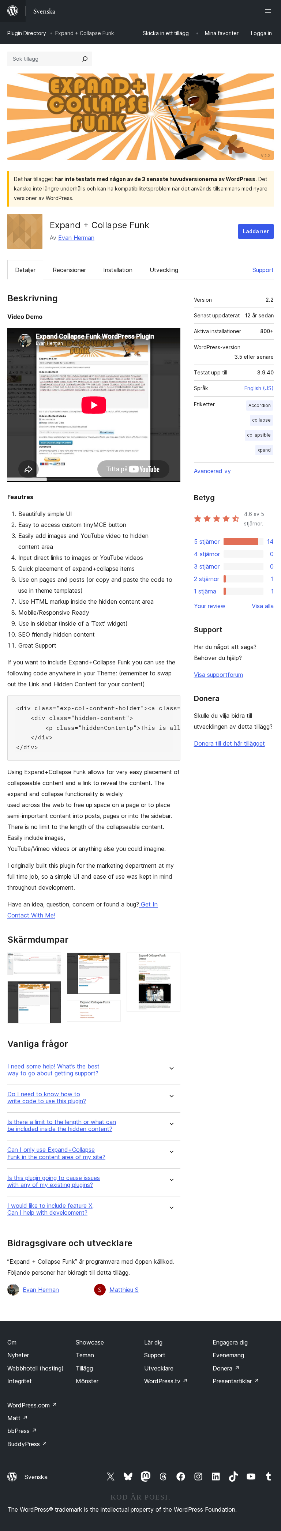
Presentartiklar (236, 1381)
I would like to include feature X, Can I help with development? (50, 1209)
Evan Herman (76, 237)
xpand (264, 450)
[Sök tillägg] (85, 59)
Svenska (36, 1477)
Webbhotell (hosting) (35, 1368)
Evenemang (228, 1355)
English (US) (259, 388)
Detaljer (25, 270)
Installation (117, 270)
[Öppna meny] (269, 11)
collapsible (259, 435)
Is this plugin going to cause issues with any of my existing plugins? (53, 1181)
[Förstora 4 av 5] (111, 1010)
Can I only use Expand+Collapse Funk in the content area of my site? (56, 1153)
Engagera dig (230, 1342)
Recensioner (69, 270)
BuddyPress (27, 1444)
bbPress (22, 1430)
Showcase (90, 1342)
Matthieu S (124, 1289)
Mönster (87, 1381)
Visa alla (263, 606)
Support (263, 270)
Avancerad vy (212, 471)
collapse (261, 420)
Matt (17, 1418)
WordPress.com (32, 1405)
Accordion (259, 405)
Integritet (19, 1381)
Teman (85, 1355)
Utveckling (164, 270)
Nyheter (18, 1355)
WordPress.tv (166, 1381)
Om (11, 1342)
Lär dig (153, 1342)
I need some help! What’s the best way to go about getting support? (53, 1070)
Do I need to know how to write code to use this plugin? (46, 1098)
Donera (226, 1368)
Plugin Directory (26, 33)
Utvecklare (158, 1368)
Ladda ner (256, 231)
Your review (209, 606)
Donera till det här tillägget (229, 743)
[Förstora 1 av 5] (51, 962)
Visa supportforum (218, 674)
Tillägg (84, 1368)
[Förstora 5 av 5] (170, 962)
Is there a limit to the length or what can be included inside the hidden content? (61, 1125)
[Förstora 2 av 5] (51, 991)
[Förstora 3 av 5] (111, 962)
